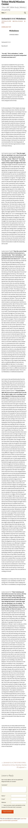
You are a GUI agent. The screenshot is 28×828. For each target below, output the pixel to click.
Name (4, 796)
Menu (3, 12)
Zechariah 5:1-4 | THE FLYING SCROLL (14, 763)
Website (4, 802)
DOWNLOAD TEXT (6, 27)
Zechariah (20, 21)
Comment (5, 785)
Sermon (16, 21)
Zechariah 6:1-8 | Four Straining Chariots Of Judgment (14, 766)
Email (3, 799)
